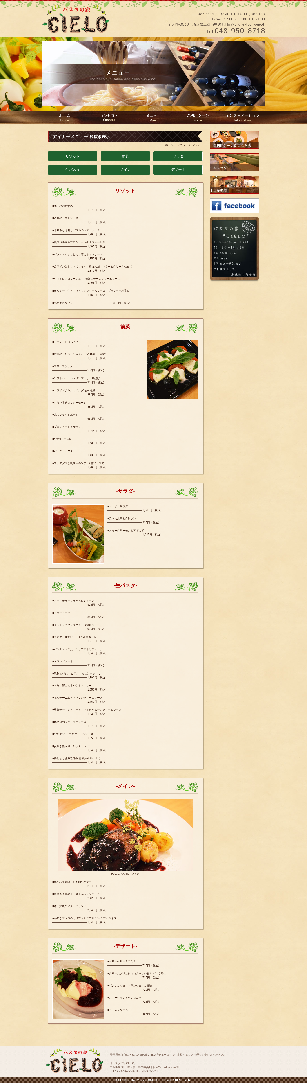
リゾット (72, 156)
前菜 (125, 156)
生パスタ (72, 169)
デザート (178, 169)
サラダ (178, 156)
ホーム (169, 145)
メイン (125, 169)
